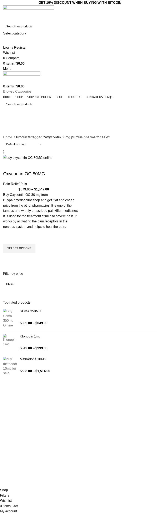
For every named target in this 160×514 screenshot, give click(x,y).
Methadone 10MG (33, 359)
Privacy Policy (91, 441)
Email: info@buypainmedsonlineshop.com (140, 414)
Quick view (8, 258)
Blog (85, 427)
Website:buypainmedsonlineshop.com (140, 423)
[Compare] (8, 165)
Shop (85, 434)
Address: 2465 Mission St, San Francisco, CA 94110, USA (139, 434)
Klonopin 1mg (30, 336)
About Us (88, 420)
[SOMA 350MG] (10, 318)
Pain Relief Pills (15, 184)
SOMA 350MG (30, 311)
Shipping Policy (92, 455)
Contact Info (133, 405)
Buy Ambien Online (54, 420)
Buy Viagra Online (54, 441)
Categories (12, 132)
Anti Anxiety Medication (57, 412)
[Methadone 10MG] (10, 366)
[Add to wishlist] (8, 239)
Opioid (46, 427)
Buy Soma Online (53, 448)
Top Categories (55, 405)
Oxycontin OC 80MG (24, 173)
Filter (10, 283)
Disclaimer (89, 448)
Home (8, 137)
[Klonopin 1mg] (10, 342)
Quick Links (91, 405)
